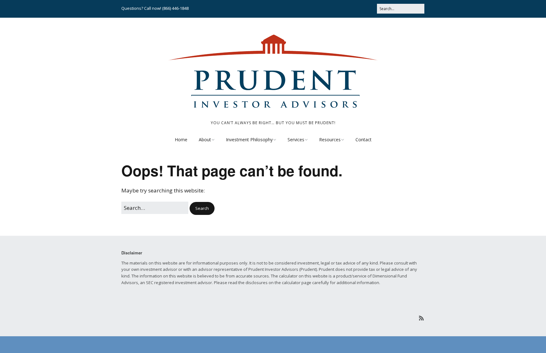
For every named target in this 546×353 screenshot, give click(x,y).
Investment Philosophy (249, 140)
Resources (330, 140)
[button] (202, 208)
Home (181, 140)
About (205, 140)
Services (296, 140)
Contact (363, 140)
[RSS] (421, 318)
